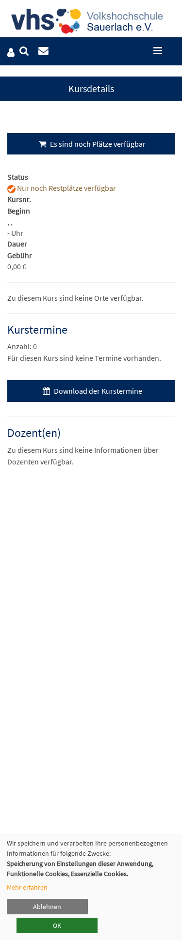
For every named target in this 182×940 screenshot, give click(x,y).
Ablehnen (47, 906)
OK (57, 925)
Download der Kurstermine (97, 391)
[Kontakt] (43, 51)
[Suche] (24, 51)
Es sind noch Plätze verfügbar (97, 144)
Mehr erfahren (27, 887)
